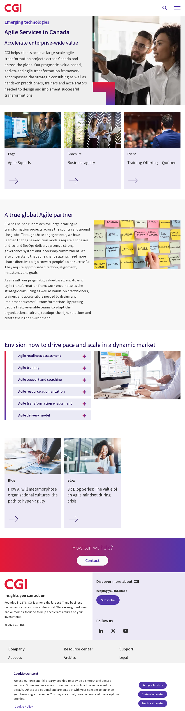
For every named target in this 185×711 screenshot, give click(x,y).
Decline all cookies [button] (152, 703)
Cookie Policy (24, 706)
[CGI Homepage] (13, 8)
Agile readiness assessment (39, 355)
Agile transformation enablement (45, 403)
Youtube (125, 631)
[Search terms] (165, 8)
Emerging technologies (27, 22)
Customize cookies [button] (152, 694)
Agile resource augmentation (41, 391)
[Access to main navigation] (177, 8)
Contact (92, 560)
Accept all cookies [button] (153, 685)
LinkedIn (100, 631)
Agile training (28, 367)
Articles (70, 657)
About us (15, 657)
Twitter (113, 631)
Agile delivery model (34, 415)
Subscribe (108, 600)
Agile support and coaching (40, 379)
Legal (123, 657)
